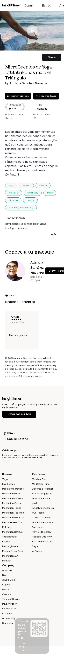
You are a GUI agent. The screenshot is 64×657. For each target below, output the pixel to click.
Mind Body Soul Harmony (21, 207)
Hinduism (13, 200)
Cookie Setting (17, 439)
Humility (30, 200)
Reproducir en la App (46, 96)
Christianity (32, 193)
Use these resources (31, 457)
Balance (43, 185)
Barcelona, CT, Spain (36, 278)
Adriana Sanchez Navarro (28, 83)
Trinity (50, 193)
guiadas (42, 108)
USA (10, 433)
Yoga (11, 185)
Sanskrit (26, 185)
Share (51, 57)
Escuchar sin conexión (18, 96)
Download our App (19, 414)
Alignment (13, 193)
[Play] (32, 30)
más (53, 234)
